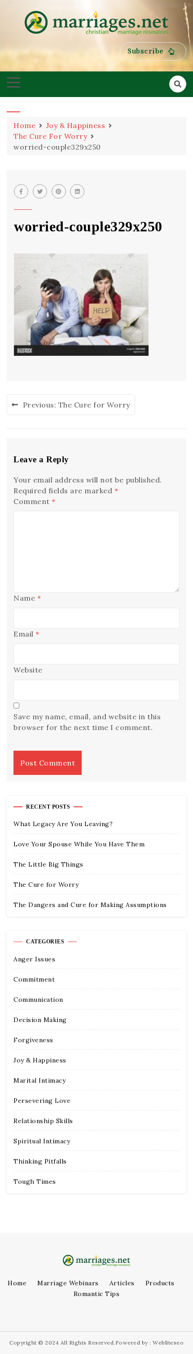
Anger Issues (34, 959)
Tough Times (34, 1181)
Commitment (34, 979)
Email (26, 633)
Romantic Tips (97, 1294)
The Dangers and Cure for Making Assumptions (90, 905)
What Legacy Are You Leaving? (63, 824)
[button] (153, 51)
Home (17, 1283)
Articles (122, 1283)
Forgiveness (33, 1040)
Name (27, 597)
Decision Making (40, 1020)
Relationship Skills (43, 1121)
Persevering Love (41, 1101)
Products (160, 1283)
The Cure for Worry (46, 885)
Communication (38, 1000)
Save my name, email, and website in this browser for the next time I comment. (87, 722)
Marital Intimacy (39, 1080)
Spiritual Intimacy (41, 1141)
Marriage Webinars (68, 1283)
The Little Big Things (48, 864)
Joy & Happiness (39, 1060)
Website (28, 669)
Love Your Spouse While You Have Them (79, 844)
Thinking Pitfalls (40, 1161)
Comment (34, 501)
